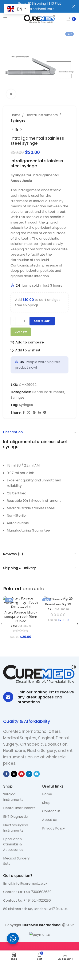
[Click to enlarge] (11, 94)
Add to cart (42, 321)
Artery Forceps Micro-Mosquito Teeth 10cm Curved (20, 616)
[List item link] (19, 797)
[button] (17, 603)
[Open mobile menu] (5, 19)
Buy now (21, 332)
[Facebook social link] (23, 412)
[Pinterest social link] (34, 412)
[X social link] (28, 412)
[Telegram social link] (44, 412)
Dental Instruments (41, 115)
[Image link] (39, 673)
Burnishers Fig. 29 (58, 604)
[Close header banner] (73, 6)
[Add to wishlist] (24, 603)
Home (15, 115)
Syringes (18, 120)
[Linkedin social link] (39, 412)
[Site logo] (39, 18)
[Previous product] (13, 129)
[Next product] (21, 129)
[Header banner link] (33, 6)
